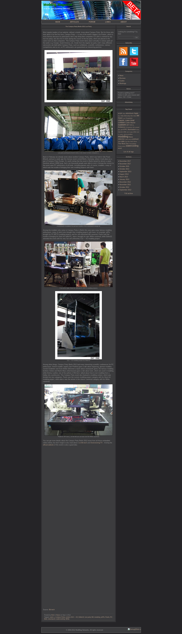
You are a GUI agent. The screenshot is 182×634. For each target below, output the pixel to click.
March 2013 (123, 177)
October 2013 (124, 169)
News (58, 615)
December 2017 (125, 161)
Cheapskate (129, 118)
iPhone (137, 129)
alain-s (52, 617)
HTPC (125, 129)
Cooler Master (130, 123)
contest (67, 617)
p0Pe (103, 617)
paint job (130, 139)
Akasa (124, 113)
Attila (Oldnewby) (125, 115)
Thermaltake (132, 143)
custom (122, 124)
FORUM (92, 22)
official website (48, 445)
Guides (122, 81)
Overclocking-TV (97, 443)
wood (120, 148)
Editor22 (81, 617)
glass (119, 129)
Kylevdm (120, 132)
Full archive (129, 193)
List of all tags (129, 152)
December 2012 (125, 182)
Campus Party (60, 617)
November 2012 (125, 185)
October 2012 (124, 187)
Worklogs (122, 83)
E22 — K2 (74, 617)
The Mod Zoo (123, 144)
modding (97, 617)
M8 (92, 617)
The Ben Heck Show (131, 141)
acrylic (120, 113)
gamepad (137, 127)
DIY (128, 125)
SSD (119, 141)
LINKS (108, 22)
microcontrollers (128, 134)
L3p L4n (128, 132)
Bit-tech (52, 610)
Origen (126, 139)
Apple (136, 113)
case (124, 118)
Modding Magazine (57, 4)
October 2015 (124, 166)
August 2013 (124, 174)
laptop (131, 132)
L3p (124, 132)
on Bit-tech (83, 443)
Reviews (122, 78)
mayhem (121, 134)
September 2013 (125, 171)
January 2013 (124, 179)
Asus (119, 115)
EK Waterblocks (129, 127)
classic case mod (126, 120)
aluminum (130, 113)
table (123, 141)
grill (122, 129)
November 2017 (125, 164)
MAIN (57, 22)
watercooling (60, 619)
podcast (135, 139)
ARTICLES (74, 22)
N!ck (52, 615)
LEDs (134, 132)
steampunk (51, 619)
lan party (88, 617)
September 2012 (125, 190)
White (67, 619)
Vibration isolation (121, 146)
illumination (132, 129)
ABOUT (124, 22)
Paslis (107, 617)
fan (134, 127)
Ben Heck (133, 115)
